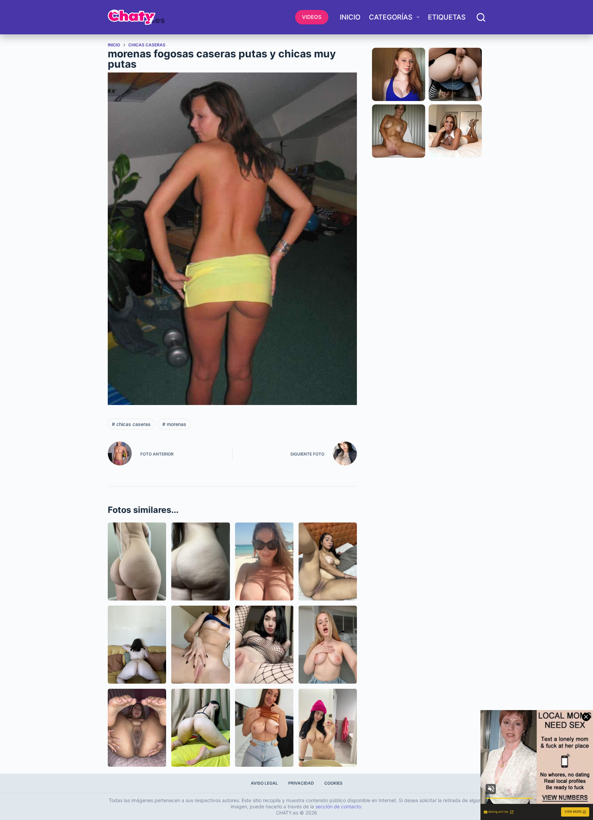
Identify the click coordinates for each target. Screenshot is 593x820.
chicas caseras (131, 424)
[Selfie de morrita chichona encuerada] (328, 728)
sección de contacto (338, 806)
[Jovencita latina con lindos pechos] (264, 728)
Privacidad (301, 783)
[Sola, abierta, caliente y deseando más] (264, 645)
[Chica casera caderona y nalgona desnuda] (137, 561)
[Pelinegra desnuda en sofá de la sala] (137, 645)
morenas (174, 424)
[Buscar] (481, 17)
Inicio (350, 17)
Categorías (390, 17)
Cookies (333, 783)
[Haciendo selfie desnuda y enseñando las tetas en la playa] (264, 561)
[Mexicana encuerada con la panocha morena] (137, 728)
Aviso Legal (264, 783)
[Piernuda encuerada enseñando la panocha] (200, 728)
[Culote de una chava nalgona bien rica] (200, 561)
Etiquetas (447, 17)
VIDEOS (312, 17)
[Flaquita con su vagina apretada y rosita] (200, 645)
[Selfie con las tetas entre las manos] (328, 645)
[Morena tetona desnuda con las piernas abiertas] (328, 561)
